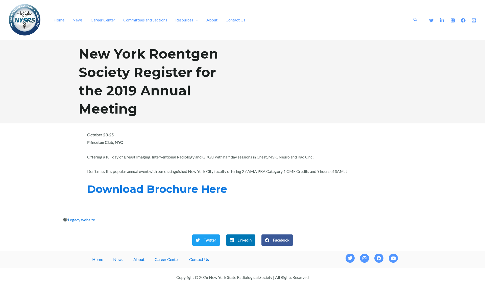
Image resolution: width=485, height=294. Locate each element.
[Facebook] (463, 20)
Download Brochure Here (157, 189)
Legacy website (81, 219)
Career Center (103, 19)
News (77, 19)
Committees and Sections (145, 19)
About (211, 19)
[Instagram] (452, 20)
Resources (184, 19)
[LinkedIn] (442, 20)
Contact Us (235, 19)
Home (59, 19)
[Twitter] (431, 20)
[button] (195, 20)
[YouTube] (474, 20)
